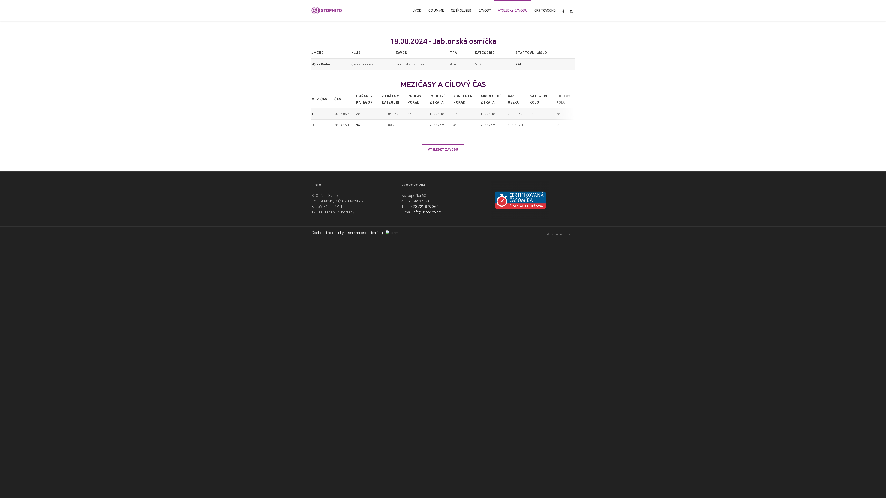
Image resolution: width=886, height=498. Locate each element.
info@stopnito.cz (427, 212)
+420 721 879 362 (423, 207)
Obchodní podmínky (327, 233)
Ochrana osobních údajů (366, 233)
